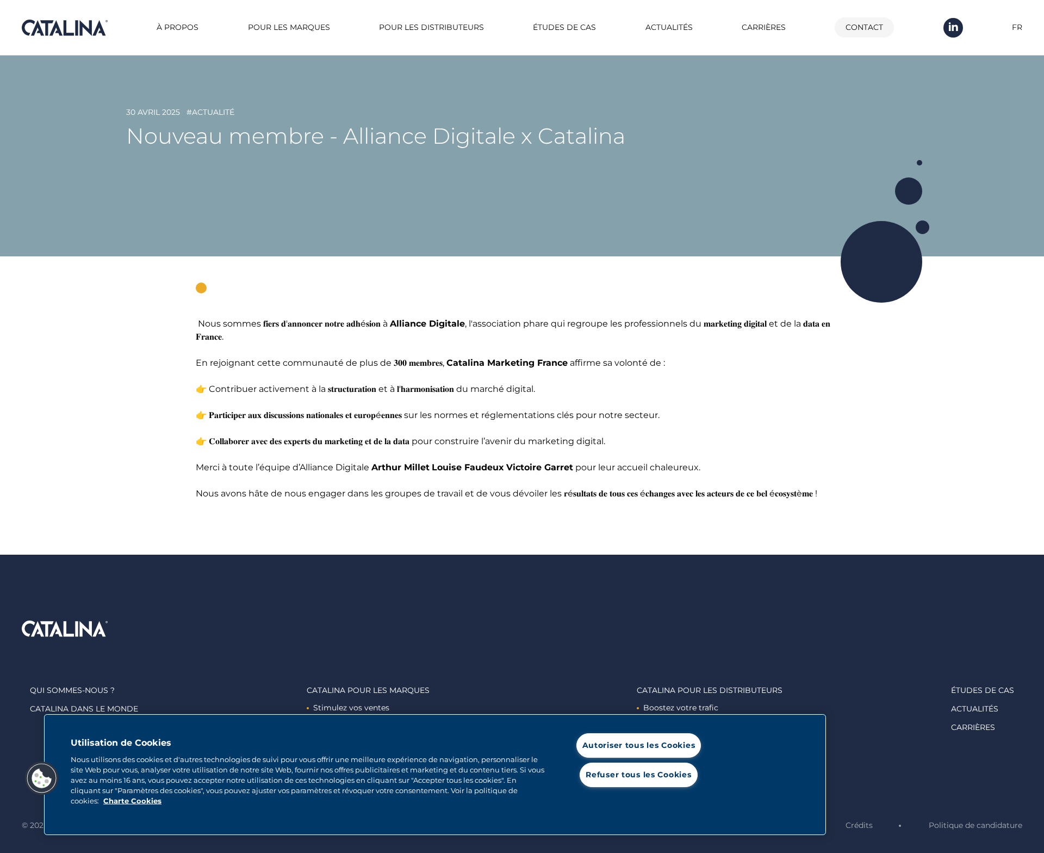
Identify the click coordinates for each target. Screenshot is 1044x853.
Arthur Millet (400, 467)
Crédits (859, 825)
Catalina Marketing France (507, 363)
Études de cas (564, 27)
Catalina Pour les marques (368, 690)
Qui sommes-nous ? (72, 690)
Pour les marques (289, 27)
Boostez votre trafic (680, 708)
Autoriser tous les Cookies (638, 745)
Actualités (669, 27)
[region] (435, 775)
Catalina (65, 27)
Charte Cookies (132, 801)
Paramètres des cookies (638, 804)
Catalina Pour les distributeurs (709, 690)
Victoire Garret (539, 467)
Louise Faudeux (468, 467)
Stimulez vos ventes (351, 708)
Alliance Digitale (427, 323)
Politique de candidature (975, 825)
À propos (177, 27)
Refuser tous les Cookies (638, 775)
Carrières (764, 27)
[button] (41, 778)
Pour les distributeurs (431, 27)
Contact (864, 27)
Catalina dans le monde (84, 709)
